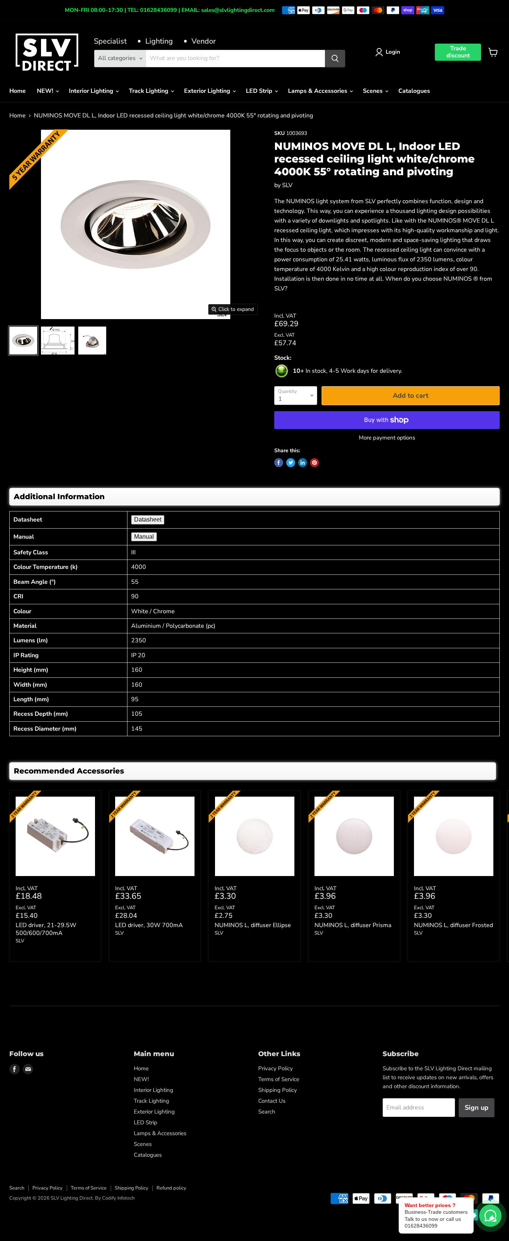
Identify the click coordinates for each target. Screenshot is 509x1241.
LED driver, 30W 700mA (149, 925)
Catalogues (414, 91)
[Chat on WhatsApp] (490, 1215)
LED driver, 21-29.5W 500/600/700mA (46, 929)
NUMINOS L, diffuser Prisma (352, 925)
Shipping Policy (277, 1090)
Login (393, 52)
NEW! (46, 91)
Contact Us (271, 1101)
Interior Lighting (92, 91)
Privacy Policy (275, 1068)
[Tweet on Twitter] (290, 462)
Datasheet (147, 519)
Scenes (373, 91)
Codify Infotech (118, 1198)
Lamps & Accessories (318, 91)
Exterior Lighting (208, 91)
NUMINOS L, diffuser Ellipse (253, 925)
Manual (144, 536)
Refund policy (171, 1188)
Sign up (477, 1107)
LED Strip (260, 91)
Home (17, 91)
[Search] (335, 58)
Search (266, 1111)
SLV (287, 185)
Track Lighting (149, 91)
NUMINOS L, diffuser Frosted (453, 925)
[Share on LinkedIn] (302, 462)
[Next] (488, 885)
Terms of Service (278, 1079)
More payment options (387, 438)
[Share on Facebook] (278, 462)
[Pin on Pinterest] (314, 462)
